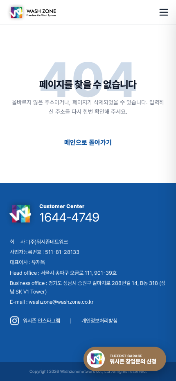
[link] (31, 12)
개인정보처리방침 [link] (99, 321)
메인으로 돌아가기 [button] (88, 142)
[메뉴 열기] (164, 12)
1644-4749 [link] (69, 217)
